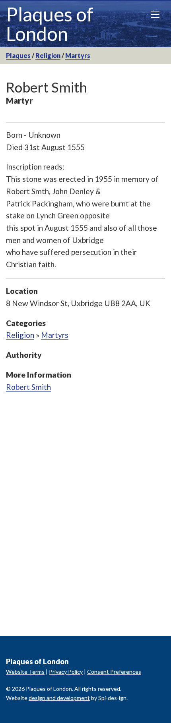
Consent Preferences (114, 671)
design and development (59, 697)
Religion (47, 55)
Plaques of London (49, 24)
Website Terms (25, 671)
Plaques (18, 55)
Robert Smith (28, 386)
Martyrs (77, 55)
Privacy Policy (66, 671)
